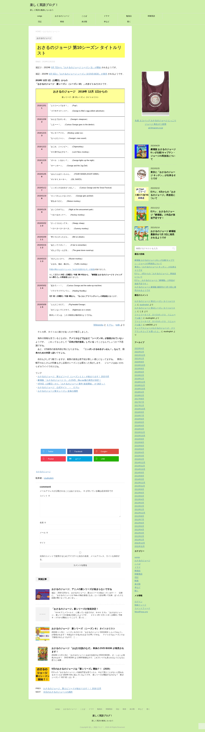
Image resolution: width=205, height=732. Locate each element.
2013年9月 (139, 489)
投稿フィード (140, 605)
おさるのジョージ (62, 16)
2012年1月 (139, 539)
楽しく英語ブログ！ (44, 5)
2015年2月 (139, 459)
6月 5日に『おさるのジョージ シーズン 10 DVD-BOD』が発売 (78, 74)
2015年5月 (139, 449)
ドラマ (106, 16)
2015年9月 (139, 439)
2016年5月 (139, 422)
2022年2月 (139, 352)
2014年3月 (139, 479)
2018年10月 (140, 389)
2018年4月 (139, 392)
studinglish (49, 478)
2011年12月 (140, 543)
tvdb (118, 325)
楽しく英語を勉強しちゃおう (102, 721)
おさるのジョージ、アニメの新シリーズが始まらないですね (82, 589)
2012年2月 (139, 536)
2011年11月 (140, 546)
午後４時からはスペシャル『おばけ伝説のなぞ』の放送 (72, 269)
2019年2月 (139, 375)
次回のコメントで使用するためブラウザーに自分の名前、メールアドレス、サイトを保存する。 (80, 558)
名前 (43, 522)
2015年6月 (139, 446)
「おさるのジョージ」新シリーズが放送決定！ (75, 609)
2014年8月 (139, 476)
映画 (62, 22)
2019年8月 (139, 368)
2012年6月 (139, 523)
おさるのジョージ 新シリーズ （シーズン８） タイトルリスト (83, 628)
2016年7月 (139, 415)
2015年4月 (139, 452)
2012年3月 (139, 533)
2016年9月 (139, 412)
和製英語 (151, 16)
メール (44, 532)
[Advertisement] (80, 420)
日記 (40, 22)
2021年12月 (140, 355)
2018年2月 (139, 395)
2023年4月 (139, 348)
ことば (84, 16)
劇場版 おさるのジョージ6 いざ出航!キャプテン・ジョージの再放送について (163, 154)
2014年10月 (140, 469)
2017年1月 (139, 405)
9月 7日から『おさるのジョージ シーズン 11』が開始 (76, 67)
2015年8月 (139, 442)
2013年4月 (139, 499)
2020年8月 (139, 362)
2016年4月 (139, 425)
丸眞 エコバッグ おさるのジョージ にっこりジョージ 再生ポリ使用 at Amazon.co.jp (155, 124)
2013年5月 (139, 496)
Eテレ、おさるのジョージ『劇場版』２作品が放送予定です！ (163, 214)
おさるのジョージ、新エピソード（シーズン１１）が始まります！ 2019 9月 (73, 376)
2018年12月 (140, 382)
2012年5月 (139, 526)
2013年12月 (140, 482)
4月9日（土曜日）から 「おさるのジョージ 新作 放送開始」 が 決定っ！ (71, 384)
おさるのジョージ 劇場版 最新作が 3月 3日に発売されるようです (163, 234)
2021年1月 (139, 358)
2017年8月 (139, 399)
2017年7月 (139, 402)
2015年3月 (139, 456)
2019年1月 (139, 379)
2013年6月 (139, 493)
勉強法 (129, 16)
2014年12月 (140, 462)
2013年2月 (139, 506)
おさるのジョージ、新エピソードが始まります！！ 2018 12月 (72, 688)
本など (106, 22)
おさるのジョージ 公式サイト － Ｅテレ (58, 387)
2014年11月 (140, 466)
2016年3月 (139, 429)
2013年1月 (139, 509)
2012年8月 (139, 516)
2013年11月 (140, 486)
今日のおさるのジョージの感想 (58, 692)
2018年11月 (140, 385)
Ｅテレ (110, 325)
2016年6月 (139, 419)
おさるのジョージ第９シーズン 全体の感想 (58, 391)
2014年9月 (139, 472)
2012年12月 (140, 513)
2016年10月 (140, 409)
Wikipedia (98, 325)
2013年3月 (139, 503)
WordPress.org (141, 612)
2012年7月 (139, 519)
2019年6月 (139, 372)
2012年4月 (139, 529)
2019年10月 (140, 365)
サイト (43, 543)
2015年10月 (140, 436)
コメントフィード (142, 608)
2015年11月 (140, 432)
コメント (45, 496)
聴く (129, 22)
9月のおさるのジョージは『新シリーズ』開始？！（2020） (81, 669)
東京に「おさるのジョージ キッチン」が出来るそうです (163, 175)
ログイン (138, 602)
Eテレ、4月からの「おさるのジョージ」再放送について (163, 195)
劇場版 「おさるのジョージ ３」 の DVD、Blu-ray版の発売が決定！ (69, 380)
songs (39, 16)
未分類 (84, 22)
